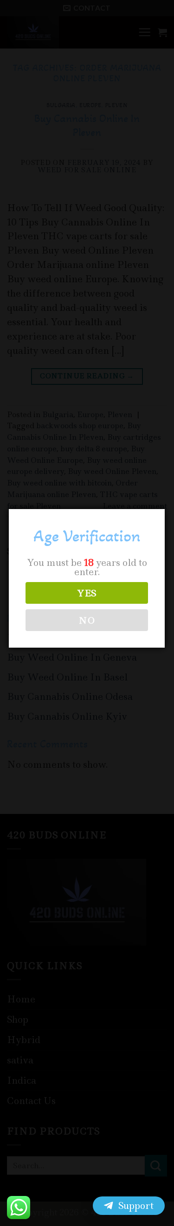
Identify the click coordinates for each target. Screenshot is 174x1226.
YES (87, 593)
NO (87, 620)
